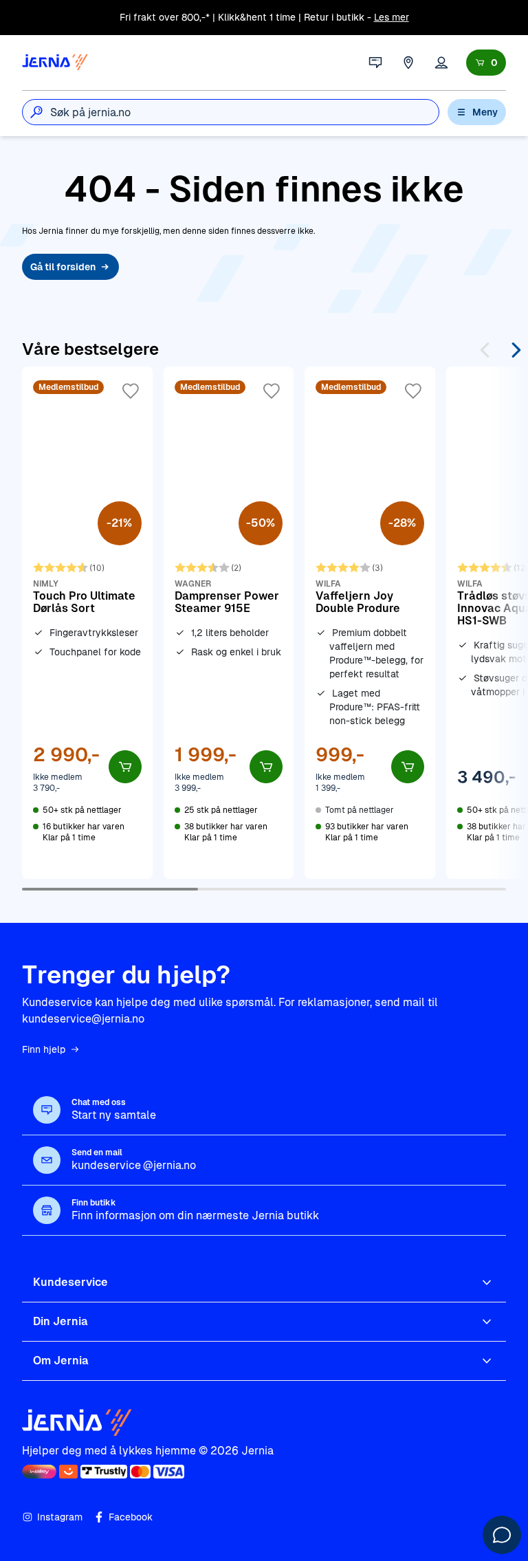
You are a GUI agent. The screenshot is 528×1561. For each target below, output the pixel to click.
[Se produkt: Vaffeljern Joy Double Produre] (370, 622)
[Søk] (36, 112)
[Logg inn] (441, 62)
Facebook (131, 1516)
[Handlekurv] (486, 63)
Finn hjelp (43, 1049)
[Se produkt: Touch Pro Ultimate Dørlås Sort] (87, 622)
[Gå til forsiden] (55, 63)
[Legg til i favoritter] (130, 391)
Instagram (59, 1516)
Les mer (391, 17)
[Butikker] (408, 62)
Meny (485, 112)
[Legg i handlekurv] (125, 766)
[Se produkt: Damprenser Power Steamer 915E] (229, 622)
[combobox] (244, 112)
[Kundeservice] (375, 62)
